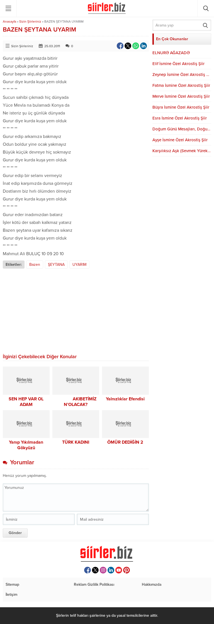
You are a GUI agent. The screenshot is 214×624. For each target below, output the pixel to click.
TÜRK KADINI (75, 442)
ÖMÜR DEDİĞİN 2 (125, 442)
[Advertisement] (76, 310)
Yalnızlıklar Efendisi (125, 399)
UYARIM (79, 264)
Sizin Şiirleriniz (30, 21)
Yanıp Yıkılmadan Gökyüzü (26, 445)
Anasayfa (9, 21)
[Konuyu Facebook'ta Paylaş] (120, 45)
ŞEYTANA (56, 264)
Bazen (34, 264)
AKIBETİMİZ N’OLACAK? (75, 401)
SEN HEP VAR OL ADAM (26, 401)
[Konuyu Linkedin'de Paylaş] (143, 45)
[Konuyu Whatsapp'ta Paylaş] (135, 45)
